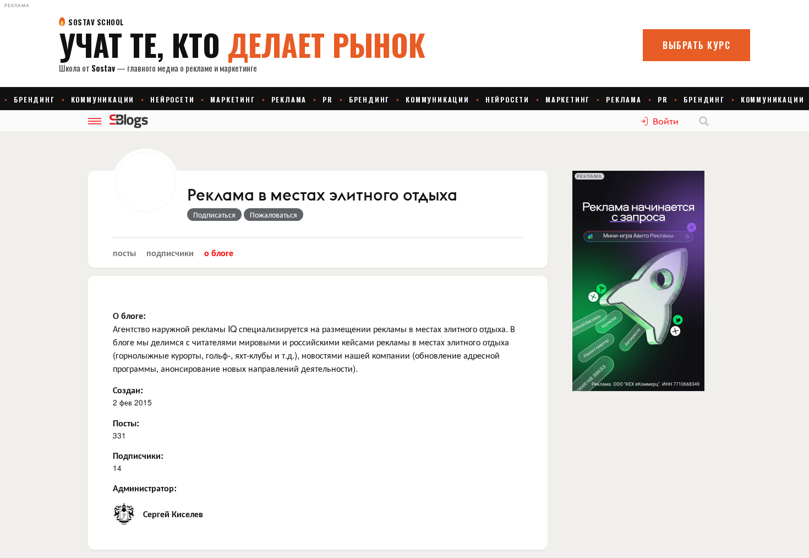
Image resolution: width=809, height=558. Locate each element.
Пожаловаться (273, 214)
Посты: (126, 422)
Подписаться (214, 214)
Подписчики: (138, 455)
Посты (124, 252)
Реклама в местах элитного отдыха (322, 195)
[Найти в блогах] (704, 121)
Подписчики (170, 252)
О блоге (218, 252)
